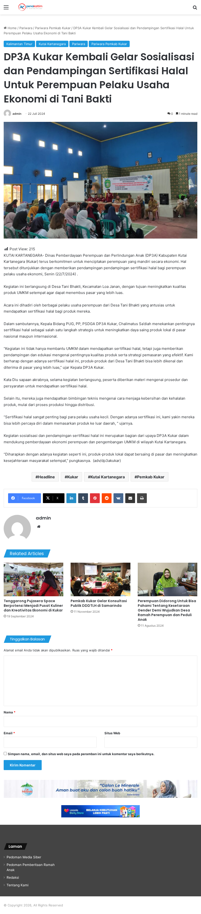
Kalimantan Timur (19, 44)
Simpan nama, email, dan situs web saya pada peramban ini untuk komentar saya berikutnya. (81, 754)
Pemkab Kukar (150, 476)
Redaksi (13, 877)
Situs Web (112, 733)
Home (12, 28)
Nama (9, 712)
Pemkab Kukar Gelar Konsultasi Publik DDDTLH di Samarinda (99, 603)
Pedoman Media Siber (24, 857)
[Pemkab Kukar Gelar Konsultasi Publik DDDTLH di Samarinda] (100, 579)
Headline (46, 476)
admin (17, 113)
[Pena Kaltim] (30, 7)
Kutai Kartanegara (52, 44)
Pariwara (25, 28)
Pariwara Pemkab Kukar (53, 28)
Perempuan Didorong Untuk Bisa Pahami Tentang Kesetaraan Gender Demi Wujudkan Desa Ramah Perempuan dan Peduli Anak (167, 610)
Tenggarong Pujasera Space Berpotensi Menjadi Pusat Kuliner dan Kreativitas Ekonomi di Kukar (33, 605)
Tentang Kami (17, 885)
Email (9, 733)
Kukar (72, 476)
